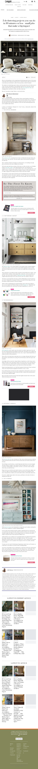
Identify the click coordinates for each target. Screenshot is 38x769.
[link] (6, 208)
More (18, 6)
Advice (16, 17)
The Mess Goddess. (9, 167)
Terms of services (17, 195)
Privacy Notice (6, 196)
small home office (7, 157)
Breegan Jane (25, 284)
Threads (19, 753)
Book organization (5, 350)
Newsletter (34, 77)
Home (12, 17)
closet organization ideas (27, 87)
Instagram (12, 751)
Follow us (28, 77)
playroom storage (7, 527)
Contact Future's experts (19, 745)
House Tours (18, 4)
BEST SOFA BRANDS (10, 9)
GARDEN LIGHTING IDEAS (21, 9)
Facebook (25, 751)
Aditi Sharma (14, 35)
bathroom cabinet (7, 266)
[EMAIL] (7, 96)
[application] (19, 394)
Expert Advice (23, 17)
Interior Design (9, 4)
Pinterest (19, 751)
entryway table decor (8, 459)
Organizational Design (21, 275)
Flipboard (12, 754)
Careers (25, 748)
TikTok (12, 753)
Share (4, 77)
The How (24, 4)
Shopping (30, 4)
